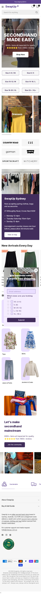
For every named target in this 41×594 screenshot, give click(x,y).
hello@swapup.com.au (9, 530)
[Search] (36, 12)
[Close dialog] (36, 270)
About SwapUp (8, 500)
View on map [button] (12, 235)
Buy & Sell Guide (8, 506)
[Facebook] (3, 535)
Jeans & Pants (7, 383)
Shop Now (20, 54)
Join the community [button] (15, 445)
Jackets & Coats (27, 382)
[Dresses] (17, 114)
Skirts (24, 354)
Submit (21, 320)
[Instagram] (7, 535)
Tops (4, 354)
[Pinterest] (11, 535)
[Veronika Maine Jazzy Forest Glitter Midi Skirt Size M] (30, 262)
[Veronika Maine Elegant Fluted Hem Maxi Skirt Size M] (11, 262)
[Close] (0, 593)
